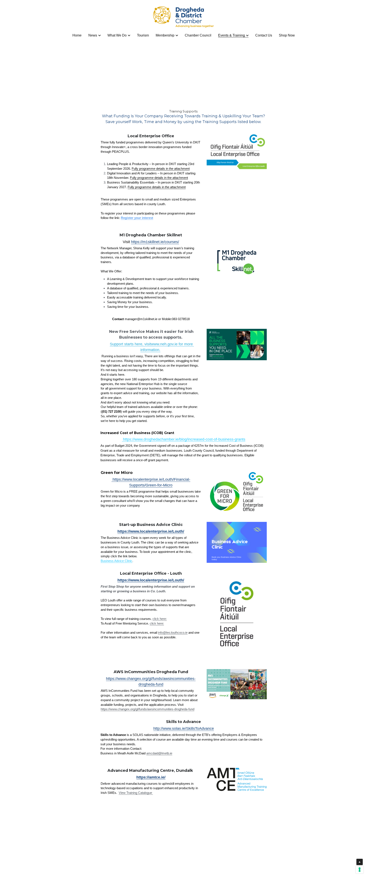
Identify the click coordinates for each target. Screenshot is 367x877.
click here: (159, 619)
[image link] (183, 16)
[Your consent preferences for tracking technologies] (360, 870)
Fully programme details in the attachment (161, 168)
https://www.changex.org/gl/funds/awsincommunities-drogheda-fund (147, 709)
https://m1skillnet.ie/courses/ (155, 242)
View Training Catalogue (136, 792)
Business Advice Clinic (116, 561)
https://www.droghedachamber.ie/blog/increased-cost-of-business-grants (183, 439)
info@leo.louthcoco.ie (173, 632)
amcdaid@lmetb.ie (159, 753)
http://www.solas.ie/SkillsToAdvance (183, 728)
